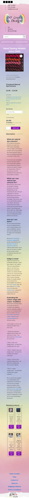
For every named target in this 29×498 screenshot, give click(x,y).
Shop (11, 75)
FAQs (14, 477)
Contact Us (14, 480)
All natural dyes (14, 97)
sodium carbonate (14, 314)
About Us (14, 483)
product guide (18, 337)
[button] (14, 42)
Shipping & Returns (14, 486)
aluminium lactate (11, 245)
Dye (9, 102)
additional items (11, 290)
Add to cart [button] (11, 426)
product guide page (17, 389)
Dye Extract (9, 109)
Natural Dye (11, 77)
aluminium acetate (11, 244)
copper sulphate (11, 316)
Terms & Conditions (14, 490)
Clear (7, 114)
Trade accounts (14, 474)
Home (7, 75)
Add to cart (16, 128)
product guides (13, 284)
